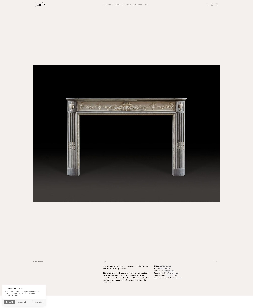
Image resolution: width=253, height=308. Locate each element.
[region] (126, 133)
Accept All (22, 302)
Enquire (217, 260)
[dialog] (24, 295)
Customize (38, 302)
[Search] (207, 4)
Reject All (9, 302)
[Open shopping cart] (212, 4)
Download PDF (38, 261)
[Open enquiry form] (217, 4)
